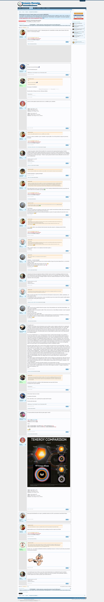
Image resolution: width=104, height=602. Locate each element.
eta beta (29, 371)
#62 (69, 267)
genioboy (32, 371)
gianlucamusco (22, 418)
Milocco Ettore (30, 177)
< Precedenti (24, 27)
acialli (21, 157)
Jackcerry (21, 36)
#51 (69, 41)
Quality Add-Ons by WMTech (29, 600)
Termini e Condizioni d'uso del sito (76, 599)
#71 (69, 519)
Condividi (67, 97)
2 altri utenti (37, 302)
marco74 (75, 35)
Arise (31, 165)
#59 (69, 214)
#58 (69, 196)
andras (29, 165)
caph (28, 250)
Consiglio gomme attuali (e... (78, 41)
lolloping (29, 302)
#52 (69, 74)
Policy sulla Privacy (83, 599)
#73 (69, 567)
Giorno (75, 23)
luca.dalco (32, 302)
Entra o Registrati (82, 0)
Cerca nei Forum (21, 9)
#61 (69, 250)
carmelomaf (28, 74)
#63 (69, 285)
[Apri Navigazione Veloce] (84, 595)
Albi (28, 408)
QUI (43, 18)
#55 (69, 144)
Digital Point (32, 599)
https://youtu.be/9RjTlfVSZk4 (78, 33)
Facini (21, 209)
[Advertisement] (45, 54)
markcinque (22, 175)
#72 (69, 536)
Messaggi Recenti (27, 9)
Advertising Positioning (27, 599)
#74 (69, 583)
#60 (69, 235)
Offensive (75, 25)
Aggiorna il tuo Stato (76, 21)
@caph (28, 306)
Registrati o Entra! (78, 13)
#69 (69, 431)
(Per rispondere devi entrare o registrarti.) (65, 586)
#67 (69, 389)
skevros (21, 107)
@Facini (39, 294)
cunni (20, 85)
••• (84, 24)
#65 (69, 318)
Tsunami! (76, 42)
